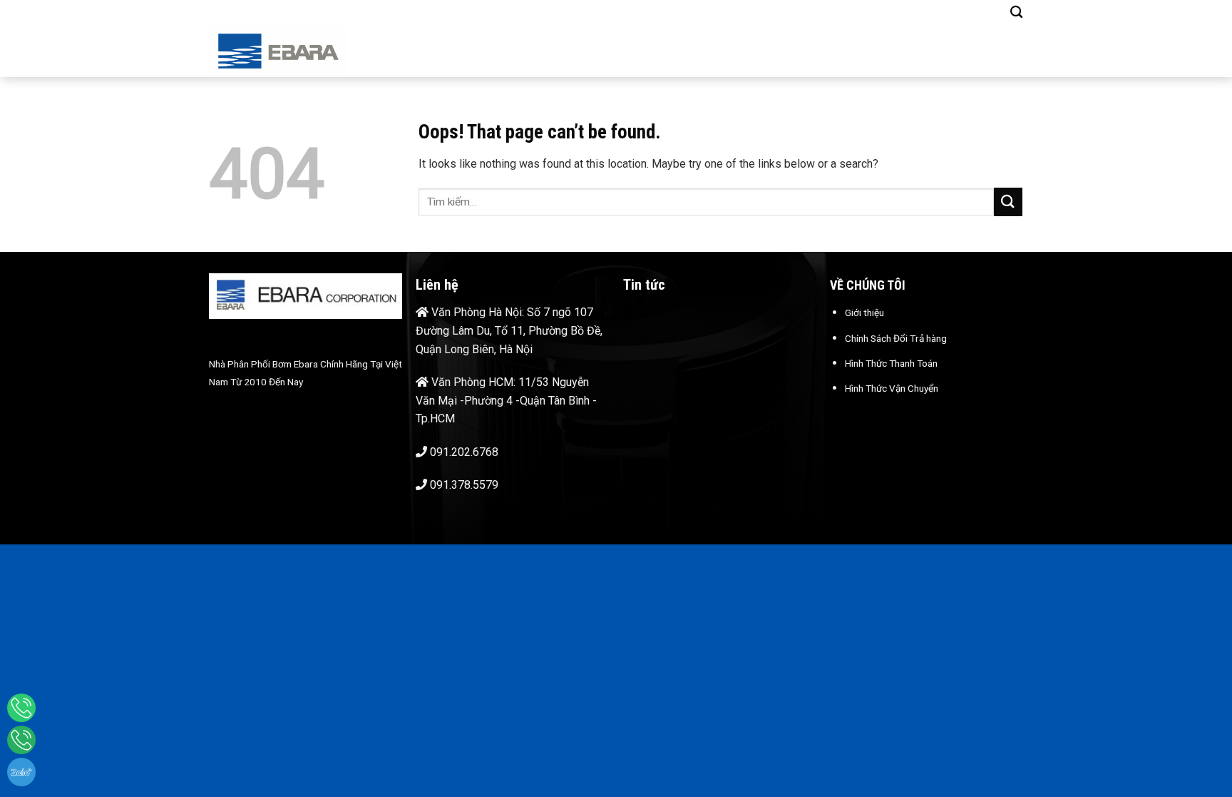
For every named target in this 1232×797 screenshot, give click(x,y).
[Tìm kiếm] (1016, 12)
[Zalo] (21, 772)
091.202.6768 (464, 452)
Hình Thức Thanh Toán (891, 363)
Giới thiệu (864, 312)
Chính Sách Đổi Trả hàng (896, 338)
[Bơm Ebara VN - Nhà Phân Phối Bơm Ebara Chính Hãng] (302, 51)
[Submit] (1008, 201)
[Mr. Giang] (21, 708)
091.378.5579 (464, 485)
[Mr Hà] (21, 740)
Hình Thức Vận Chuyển (891, 388)
